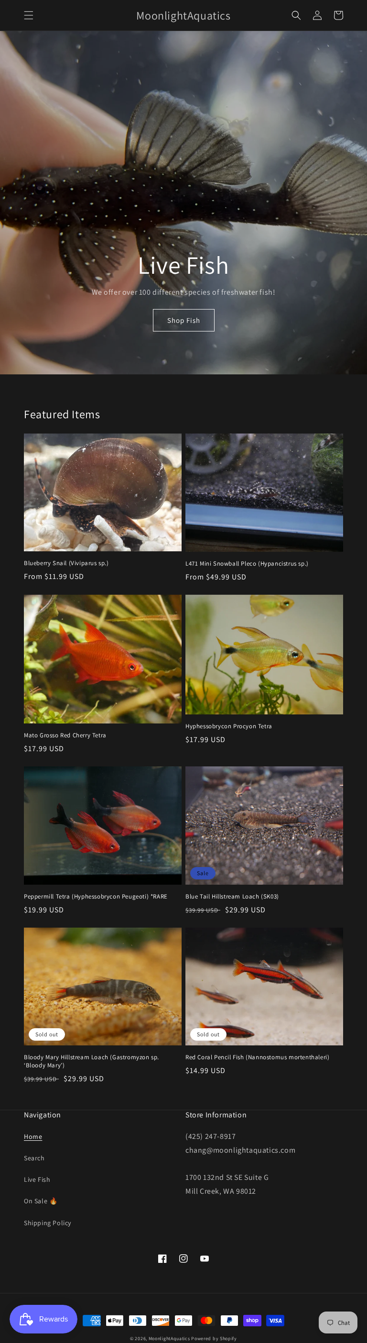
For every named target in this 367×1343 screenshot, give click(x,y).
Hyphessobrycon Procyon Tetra (228, 726)
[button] (28, 15)
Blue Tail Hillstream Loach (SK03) (232, 896)
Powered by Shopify (214, 1338)
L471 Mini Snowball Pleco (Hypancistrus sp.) (247, 564)
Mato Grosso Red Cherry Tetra (65, 735)
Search (34, 1158)
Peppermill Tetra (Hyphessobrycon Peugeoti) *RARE (96, 896)
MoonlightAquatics (169, 1338)
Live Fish (37, 1179)
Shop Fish (183, 320)
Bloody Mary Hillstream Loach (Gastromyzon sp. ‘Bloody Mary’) (91, 1061)
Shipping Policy (47, 1223)
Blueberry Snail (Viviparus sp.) (66, 563)
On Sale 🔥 (40, 1201)
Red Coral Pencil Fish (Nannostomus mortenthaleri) (257, 1057)
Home (33, 1136)
